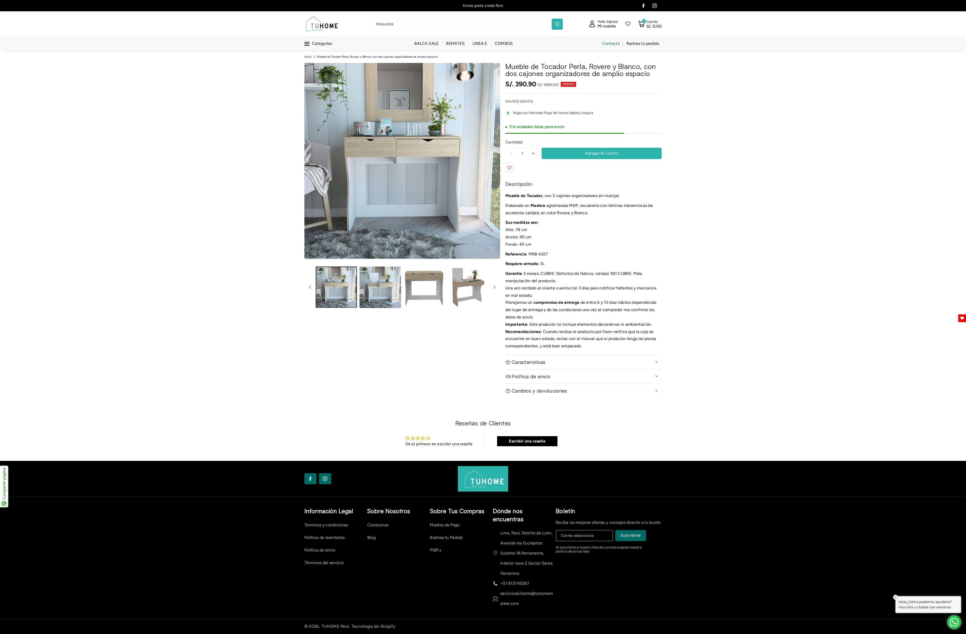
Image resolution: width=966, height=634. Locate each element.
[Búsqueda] (557, 24)
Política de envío (319, 550)
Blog (371, 537)
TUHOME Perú (335, 626)
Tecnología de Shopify (373, 626)
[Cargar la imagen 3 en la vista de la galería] (424, 287)
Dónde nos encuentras (508, 515)
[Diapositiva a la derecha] (494, 287)
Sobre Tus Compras (457, 511)
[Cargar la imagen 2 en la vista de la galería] (380, 287)
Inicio (308, 56)
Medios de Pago (444, 525)
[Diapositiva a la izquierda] (309, 287)
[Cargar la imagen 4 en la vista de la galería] (468, 287)
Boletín (565, 511)
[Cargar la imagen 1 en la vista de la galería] (336, 287)
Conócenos (378, 525)
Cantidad (513, 142)
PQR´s (435, 550)
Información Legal (328, 511)
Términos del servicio (324, 562)
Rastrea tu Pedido (446, 537)
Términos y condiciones (326, 525)
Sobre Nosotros (388, 511)
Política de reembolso (324, 537)
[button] (650, 23)
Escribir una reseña (527, 441)
